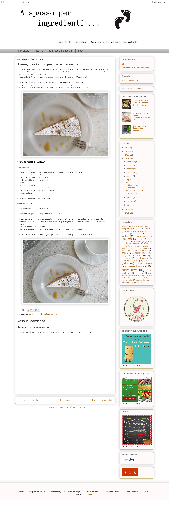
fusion (149, 239)
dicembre (131, 162)
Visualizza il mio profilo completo (135, 68)
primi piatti (136, 255)
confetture (125, 234)
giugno (130, 198)
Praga (147, 226)
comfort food (35, 314)
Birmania (124, 226)
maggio (130, 201)
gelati (128, 242)
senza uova (129, 270)
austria (138, 229)
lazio (132, 246)
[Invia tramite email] (28, 310)
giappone (137, 242)
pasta (145, 248)
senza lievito (135, 266)
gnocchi (148, 241)
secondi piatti (129, 260)
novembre (131, 165)
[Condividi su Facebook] (36, 310)
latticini (124, 246)
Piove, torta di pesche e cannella (135, 192)
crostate (148, 234)
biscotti (148, 228)
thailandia (141, 276)
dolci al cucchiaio (142, 236)
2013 (127, 209)
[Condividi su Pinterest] (38, 310)
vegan (149, 278)
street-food (131, 275)
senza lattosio (144, 263)
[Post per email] (23, 310)
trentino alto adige (136, 278)
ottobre (130, 169)
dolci (46, 314)
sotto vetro (140, 273)
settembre (131, 172)
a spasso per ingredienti (20, 7)
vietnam (148, 280)
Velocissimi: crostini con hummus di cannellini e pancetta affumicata (141, 116)
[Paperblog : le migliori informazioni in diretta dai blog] (128, 461)
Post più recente (28, 400)
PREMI (81, 51)
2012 (127, 213)
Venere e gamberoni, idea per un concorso (135, 185)
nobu (123, 248)
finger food (127, 239)
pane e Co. (134, 248)
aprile (129, 205)
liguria (139, 246)
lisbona (146, 246)
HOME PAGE (23, 51)
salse (128, 258)
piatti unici (140, 253)
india (146, 244)
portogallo (125, 256)
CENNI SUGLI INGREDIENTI (60, 51)
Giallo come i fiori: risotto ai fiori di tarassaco (140, 128)
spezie (54, 314)
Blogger (89, 494)
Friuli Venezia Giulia (136, 226)
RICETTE (39, 51)
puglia (149, 256)
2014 (127, 158)
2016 (127, 151)
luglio (129, 180)
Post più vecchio (102, 400)
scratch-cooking (142, 258)
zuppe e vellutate (131, 282)
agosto (130, 176)
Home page (65, 400)
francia (140, 239)
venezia (139, 280)
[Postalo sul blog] (31, 310)
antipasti (126, 228)
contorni (136, 234)
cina (128, 231)
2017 (127, 148)
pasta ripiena (127, 251)
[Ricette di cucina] (130, 475)
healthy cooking (132, 244)
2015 (127, 155)
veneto (129, 280)
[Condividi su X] (33, 310)
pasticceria (142, 250)
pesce (125, 253)
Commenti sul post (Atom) (72, 407)
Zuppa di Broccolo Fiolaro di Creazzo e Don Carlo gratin (141, 102)
